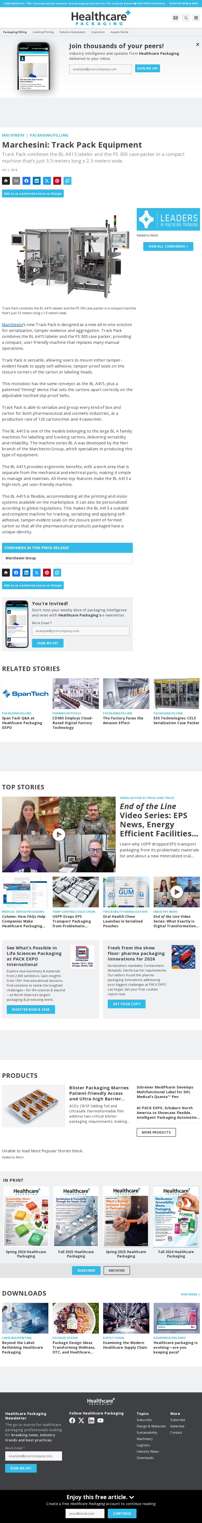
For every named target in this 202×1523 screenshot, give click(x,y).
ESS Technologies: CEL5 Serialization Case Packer (176, 720)
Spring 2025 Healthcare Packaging (126, 1254)
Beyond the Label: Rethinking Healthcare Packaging (22, 1347)
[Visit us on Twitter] (81, 1420)
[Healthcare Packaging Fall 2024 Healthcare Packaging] (176, 1216)
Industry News (165, 911)
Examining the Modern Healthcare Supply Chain (125, 1345)
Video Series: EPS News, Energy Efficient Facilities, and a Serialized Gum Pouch (157, 820)
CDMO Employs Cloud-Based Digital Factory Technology (72, 723)
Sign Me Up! (147, 68)
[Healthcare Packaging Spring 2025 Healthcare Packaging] (126, 1216)
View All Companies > (168, 246)
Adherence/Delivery (169, 1338)
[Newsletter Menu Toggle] (176, 18)
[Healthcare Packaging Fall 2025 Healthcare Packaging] (76, 1216)
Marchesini (12, 324)
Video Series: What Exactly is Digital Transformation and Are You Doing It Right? (174, 921)
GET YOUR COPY (126, 1004)
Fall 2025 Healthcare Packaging (76, 1254)
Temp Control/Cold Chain (73, 911)
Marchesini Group (21, 558)
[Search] (186, 18)
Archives (117, 1270)
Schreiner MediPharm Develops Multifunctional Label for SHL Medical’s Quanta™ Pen (165, 1092)
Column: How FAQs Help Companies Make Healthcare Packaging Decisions (23, 921)
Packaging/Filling (49, 135)
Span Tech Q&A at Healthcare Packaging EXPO (22, 723)
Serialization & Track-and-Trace (147, 798)
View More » (190, 1294)
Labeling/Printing (17, 1338)
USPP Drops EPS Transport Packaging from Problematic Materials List (71, 921)
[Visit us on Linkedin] (91, 1420)
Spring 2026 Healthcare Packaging (26, 1254)
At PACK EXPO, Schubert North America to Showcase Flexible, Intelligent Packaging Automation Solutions (168, 1113)
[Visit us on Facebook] (72, 1420)
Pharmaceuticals (66, 713)
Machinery (13, 135)
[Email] (16, 181)
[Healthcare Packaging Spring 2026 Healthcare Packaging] (26, 1216)
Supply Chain (113, 1338)
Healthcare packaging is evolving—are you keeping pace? (175, 1347)
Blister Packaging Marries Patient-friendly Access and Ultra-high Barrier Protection (99, 1093)
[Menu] (196, 18)
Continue (122, 1513)
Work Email (42, 623)
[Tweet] (47, 181)
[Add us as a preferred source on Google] (67, 181)
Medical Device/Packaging (23, 911)
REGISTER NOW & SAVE (31, 1009)
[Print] (6, 181)
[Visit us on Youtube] (100, 1420)
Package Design (65, 1338)
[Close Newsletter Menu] (197, 44)
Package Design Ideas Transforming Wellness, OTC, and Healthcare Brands (73, 1347)
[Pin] (57, 181)
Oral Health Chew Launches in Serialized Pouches (123, 921)
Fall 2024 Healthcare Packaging (176, 1254)
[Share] (26, 181)
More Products (156, 1132)
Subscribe (86, 1270)
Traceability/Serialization (125, 911)
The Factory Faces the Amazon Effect (123, 720)
